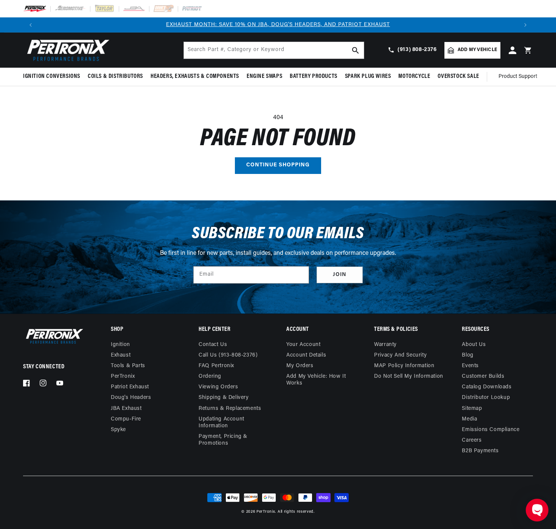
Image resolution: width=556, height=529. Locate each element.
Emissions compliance (490, 430)
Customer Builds (483, 376)
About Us (474, 344)
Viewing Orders (218, 387)
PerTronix (123, 376)
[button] (53, 76)
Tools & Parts (128, 366)
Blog (467, 355)
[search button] (355, 50)
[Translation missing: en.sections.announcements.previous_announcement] (30, 25)
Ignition (120, 344)
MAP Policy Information (404, 366)
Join (339, 275)
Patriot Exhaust (130, 387)
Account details (306, 355)
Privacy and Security (400, 355)
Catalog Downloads (486, 387)
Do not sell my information (408, 376)
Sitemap (472, 408)
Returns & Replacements (230, 408)
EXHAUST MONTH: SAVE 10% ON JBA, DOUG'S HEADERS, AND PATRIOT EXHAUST (278, 25)
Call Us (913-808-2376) (228, 355)
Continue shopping (278, 165)
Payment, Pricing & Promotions (223, 440)
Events (470, 366)
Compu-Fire (126, 419)
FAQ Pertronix (216, 366)
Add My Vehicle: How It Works (316, 380)
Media (469, 419)
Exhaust (120, 355)
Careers (471, 440)
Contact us (213, 344)
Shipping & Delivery (223, 397)
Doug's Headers (131, 397)
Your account (303, 344)
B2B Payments (480, 451)
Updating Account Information (221, 422)
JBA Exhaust (126, 408)
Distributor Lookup (486, 397)
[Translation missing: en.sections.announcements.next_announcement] (525, 25)
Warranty (385, 344)
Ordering (210, 376)
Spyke (118, 430)
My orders (299, 366)
